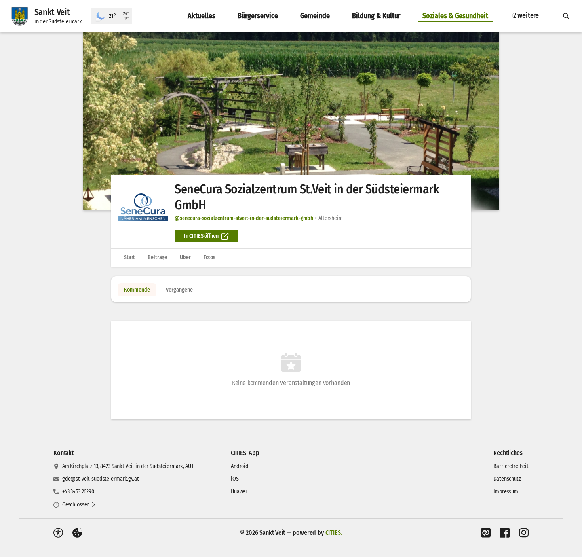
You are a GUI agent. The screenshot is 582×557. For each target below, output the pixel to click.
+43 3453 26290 (78, 491)
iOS (235, 479)
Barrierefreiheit (511, 466)
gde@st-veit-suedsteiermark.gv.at (100, 479)
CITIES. (333, 532)
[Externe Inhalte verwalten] (77, 533)
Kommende (137, 289)
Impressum (505, 491)
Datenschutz (507, 479)
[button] (291, 121)
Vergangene (179, 289)
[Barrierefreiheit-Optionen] (58, 533)
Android (240, 466)
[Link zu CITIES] (486, 533)
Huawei (239, 491)
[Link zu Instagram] (524, 533)
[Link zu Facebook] (505, 533)
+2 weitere (524, 15)
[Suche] (566, 16)
